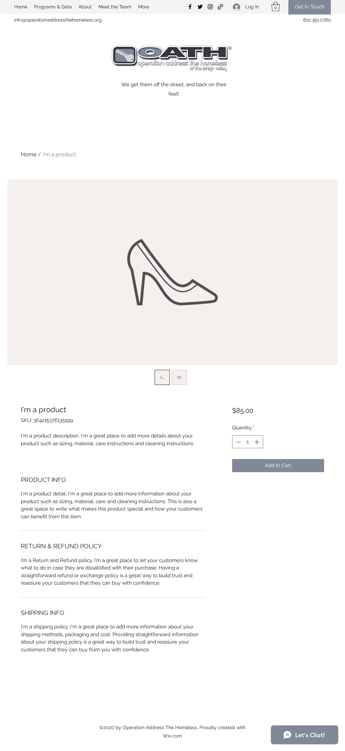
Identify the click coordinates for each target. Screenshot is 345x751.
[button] (276, 6)
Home (28, 154)
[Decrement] (237, 442)
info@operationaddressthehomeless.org (58, 20)
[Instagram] (210, 6)
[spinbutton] (247, 442)
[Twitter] (200, 6)
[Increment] (257, 442)
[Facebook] (190, 6)
